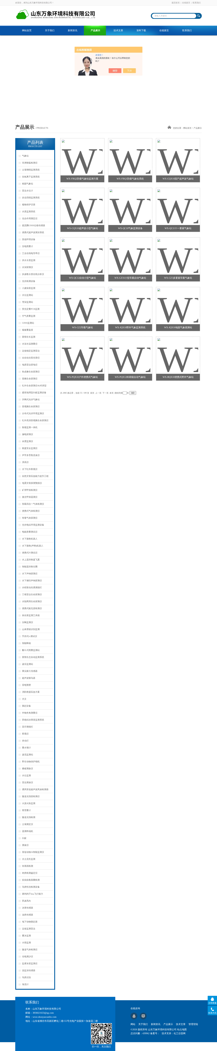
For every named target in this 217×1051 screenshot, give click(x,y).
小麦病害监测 (28, 288)
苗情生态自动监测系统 (33, 657)
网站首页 (27, 30)
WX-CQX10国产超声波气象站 (178, 178)
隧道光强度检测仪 (31, 796)
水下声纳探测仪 (29, 573)
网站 (133, 1024)
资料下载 (141, 30)
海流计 (25, 984)
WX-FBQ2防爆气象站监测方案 (82, 178)
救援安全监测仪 (29, 448)
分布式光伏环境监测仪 (33, 413)
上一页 (98, 393)
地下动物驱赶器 (29, 921)
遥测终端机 (27, 831)
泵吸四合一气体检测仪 (33, 504)
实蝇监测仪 (27, 622)
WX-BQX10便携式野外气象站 (178, 377)
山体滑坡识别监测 (31, 629)
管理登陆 (193, 1024)
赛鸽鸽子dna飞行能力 (32, 894)
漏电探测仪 (27, 434)
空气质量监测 (28, 316)
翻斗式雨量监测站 (31, 650)
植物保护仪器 (28, 204)
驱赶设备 (26, 706)
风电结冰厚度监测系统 (33, 719)
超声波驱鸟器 (28, 678)
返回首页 (176, 3)
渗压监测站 (27, 664)
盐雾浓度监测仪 (29, 963)
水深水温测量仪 (29, 344)
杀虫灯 (25, 740)
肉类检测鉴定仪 (29, 873)
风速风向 (26, 901)
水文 (24, 699)
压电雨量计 (27, 246)
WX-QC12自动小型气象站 (82, 278)
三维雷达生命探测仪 (32, 594)
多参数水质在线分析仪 (33, 274)
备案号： (155, 1033)
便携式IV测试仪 (29, 552)
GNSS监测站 (28, 323)
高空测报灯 (27, 726)
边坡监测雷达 (28, 928)
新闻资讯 (72, 30)
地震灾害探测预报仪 (32, 483)
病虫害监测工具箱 (31, 615)
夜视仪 (25, 733)
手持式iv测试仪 (29, 636)
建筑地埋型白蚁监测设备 (34, 392)
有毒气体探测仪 (29, 518)
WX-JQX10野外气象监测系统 (130, 327)
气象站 (25, 156)
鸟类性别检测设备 (31, 887)
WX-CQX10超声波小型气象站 (82, 228)
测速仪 (25, 845)
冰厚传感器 (27, 907)
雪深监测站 (27, 302)
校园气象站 (27, 183)
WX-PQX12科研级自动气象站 (130, 377)
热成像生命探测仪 (31, 371)
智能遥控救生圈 (29, 566)
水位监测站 (27, 295)
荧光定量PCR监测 (31, 309)
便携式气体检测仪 (31, 511)
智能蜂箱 (26, 643)
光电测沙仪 (27, 956)
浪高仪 (25, 462)
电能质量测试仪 (29, 532)
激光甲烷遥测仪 (29, 497)
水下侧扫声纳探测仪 (32, 580)
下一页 (105, 393)
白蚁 (24, 838)
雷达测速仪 (27, 782)
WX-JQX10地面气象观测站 (178, 327)
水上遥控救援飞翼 (31, 559)
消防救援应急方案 (31, 692)
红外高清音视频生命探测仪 (35, 420)
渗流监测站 (27, 754)
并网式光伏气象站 (31, 399)
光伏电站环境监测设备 (33, 525)
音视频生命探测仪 (31, 406)
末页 (112, 393)
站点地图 (182, 1029)
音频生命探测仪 (29, 378)
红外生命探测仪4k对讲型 (34, 385)
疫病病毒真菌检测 (31, 880)
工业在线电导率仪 (31, 253)
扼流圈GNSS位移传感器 (33, 225)
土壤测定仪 (27, 824)
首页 (92, 393)
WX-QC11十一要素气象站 (178, 228)
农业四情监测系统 (31, 197)
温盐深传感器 (28, 970)
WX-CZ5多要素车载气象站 (178, 278)
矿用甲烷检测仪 (29, 490)
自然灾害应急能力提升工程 (35, 476)
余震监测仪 (27, 441)
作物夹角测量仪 (29, 713)
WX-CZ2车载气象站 (82, 327)
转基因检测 (27, 866)
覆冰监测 (26, 935)
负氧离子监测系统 (31, 176)
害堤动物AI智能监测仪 (33, 852)
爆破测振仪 (27, 768)
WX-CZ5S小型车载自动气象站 (130, 278)
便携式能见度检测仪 (32, 608)
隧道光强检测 (28, 817)
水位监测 (26, 775)
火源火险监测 (28, 803)
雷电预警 (26, 685)
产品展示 (95, 30)
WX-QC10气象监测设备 (130, 228)
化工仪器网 (179, 1033)
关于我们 (49, 30)
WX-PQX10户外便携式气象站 (82, 377)
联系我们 (197, 3)
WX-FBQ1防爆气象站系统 (130, 178)
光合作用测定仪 (29, 218)
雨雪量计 (26, 810)
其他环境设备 (28, 239)
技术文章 (118, 30)
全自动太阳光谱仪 (31, 357)
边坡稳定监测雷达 (31, 350)
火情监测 (26, 942)
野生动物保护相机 (31, 761)
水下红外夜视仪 (29, 469)
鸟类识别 (26, 977)
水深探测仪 (27, 267)
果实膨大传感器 (29, 671)
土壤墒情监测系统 (31, 169)
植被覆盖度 (27, 330)
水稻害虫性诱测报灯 (32, 587)
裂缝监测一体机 (29, 427)
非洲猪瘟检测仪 (29, 162)
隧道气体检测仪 (29, 949)
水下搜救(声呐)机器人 (32, 545)
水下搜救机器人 (29, 538)
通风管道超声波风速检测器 (35, 789)
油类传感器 (27, 914)
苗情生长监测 (28, 337)
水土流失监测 (28, 859)
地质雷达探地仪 (29, 364)
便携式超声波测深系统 (33, 232)
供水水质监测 (28, 260)
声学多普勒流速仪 (31, 455)
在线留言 (186, 3)
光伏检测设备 (28, 281)
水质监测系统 (28, 211)
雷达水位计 (27, 190)
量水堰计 (26, 747)
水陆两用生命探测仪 (32, 601)
